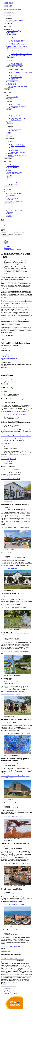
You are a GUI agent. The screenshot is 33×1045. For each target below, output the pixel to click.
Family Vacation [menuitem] (12, 34)
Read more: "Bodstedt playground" (10, 694)
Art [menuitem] (8, 196)
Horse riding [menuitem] (11, 138)
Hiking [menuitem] (9, 109)
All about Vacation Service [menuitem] (14, 210)
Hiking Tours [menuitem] (14, 116)
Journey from (4, 382)
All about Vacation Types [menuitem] (14, 31)
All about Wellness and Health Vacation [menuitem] (21, 72)
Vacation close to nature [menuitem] (13, 81)
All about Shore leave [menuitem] (16, 63)
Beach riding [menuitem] (14, 150)
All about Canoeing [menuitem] (16, 129)
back (2, 219)
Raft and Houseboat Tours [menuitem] (18, 55)
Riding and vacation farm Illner (12, 249)
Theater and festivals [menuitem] (12, 198)
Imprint (6, 990)
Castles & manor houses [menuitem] (13, 173)
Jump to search (8, 5)
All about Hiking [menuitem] (15, 115)
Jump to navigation (9, 3)
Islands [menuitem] (9, 170)
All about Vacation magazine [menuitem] (15, 20)
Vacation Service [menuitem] (9, 203)
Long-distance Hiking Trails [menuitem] (18, 118)
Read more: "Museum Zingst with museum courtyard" (15, 527)
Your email (4, 958)
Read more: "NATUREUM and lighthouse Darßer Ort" (15, 863)
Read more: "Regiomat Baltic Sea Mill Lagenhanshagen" (16, 436)
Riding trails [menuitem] (14, 147)
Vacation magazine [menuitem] (9, 12)
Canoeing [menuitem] (10, 123)
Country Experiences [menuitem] (16, 64)
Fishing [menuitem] (9, 121)
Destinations (7, 248)
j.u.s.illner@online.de (6, 355)
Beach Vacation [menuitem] (11, 32)
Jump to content (8, 2)
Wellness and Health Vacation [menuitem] (15, 66)
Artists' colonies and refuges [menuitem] (14, 172)
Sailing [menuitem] (9, 135)
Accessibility (7, 992)
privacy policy (15, 979)
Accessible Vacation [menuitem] (12, 80)
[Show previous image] (1, 276)
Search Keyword (6, 234)
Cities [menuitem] (8, 169)
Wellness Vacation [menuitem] (16, 78)
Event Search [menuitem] (11, 195)
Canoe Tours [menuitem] (14, 130)
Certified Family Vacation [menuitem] (18, 44)
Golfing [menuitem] (9, 136)
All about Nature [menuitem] (15, 183)
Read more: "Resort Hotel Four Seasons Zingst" (13, 414)
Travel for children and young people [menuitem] (17, 86)
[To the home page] (11, 9)
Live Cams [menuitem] (10, 213)
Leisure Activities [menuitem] (15, 43)
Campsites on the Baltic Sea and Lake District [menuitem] (19, 46)
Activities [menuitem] (7, 89)
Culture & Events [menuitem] (9, 186)
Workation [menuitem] (10, 87)
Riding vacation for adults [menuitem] (18, 146)
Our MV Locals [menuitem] (11, 21)
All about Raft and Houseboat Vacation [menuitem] (21, 54)
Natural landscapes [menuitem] (16, 184)
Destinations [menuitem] (8, 158)
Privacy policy (8, 988)
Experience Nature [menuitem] (12, 153)
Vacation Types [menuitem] (8, 23)
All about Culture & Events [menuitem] (14, 193)
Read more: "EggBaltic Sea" (8, 459)
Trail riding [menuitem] (14, 149)
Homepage (7, 246)
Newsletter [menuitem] (10, 212)
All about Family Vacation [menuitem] (18, 40)
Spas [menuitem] (12, 74)
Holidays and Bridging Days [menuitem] (15, 201)
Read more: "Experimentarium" (9, 568)
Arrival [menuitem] (9, 215)
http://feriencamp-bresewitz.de (9, 358)
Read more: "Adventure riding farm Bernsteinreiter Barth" (16, 733)
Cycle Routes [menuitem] (14, 107)
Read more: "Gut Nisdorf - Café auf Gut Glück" (13, 607)
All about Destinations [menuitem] (13, 166)
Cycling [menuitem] (10, 98)
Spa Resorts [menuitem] (10, 175)
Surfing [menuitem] (9, 132)
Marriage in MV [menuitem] (11, 84)
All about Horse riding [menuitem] (17, 144)
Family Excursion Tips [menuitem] (17, 41)
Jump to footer (8, 6)
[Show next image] (2, 276)
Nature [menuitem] (9, 177)
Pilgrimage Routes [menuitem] (16, 120)
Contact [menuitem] (9, 216)
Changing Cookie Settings (11, 993)
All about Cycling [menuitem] (15, 104)
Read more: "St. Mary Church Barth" (11, 946)
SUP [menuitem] (8, 133)
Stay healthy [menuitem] (14, 75)
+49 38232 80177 (5, 356)
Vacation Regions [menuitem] (12, 167)
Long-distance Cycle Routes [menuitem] (18, 106)
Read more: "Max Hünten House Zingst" (12, 816)
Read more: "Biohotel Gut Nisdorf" (10, 479)
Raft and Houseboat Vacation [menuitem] (15, 48)
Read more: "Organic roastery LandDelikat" (12, 904)
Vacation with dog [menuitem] (12, 83)
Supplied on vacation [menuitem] (16, 77)
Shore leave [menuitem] (11, 57)
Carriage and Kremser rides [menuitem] (18, 152)
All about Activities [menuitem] (12, 97)
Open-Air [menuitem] (10, 199)
